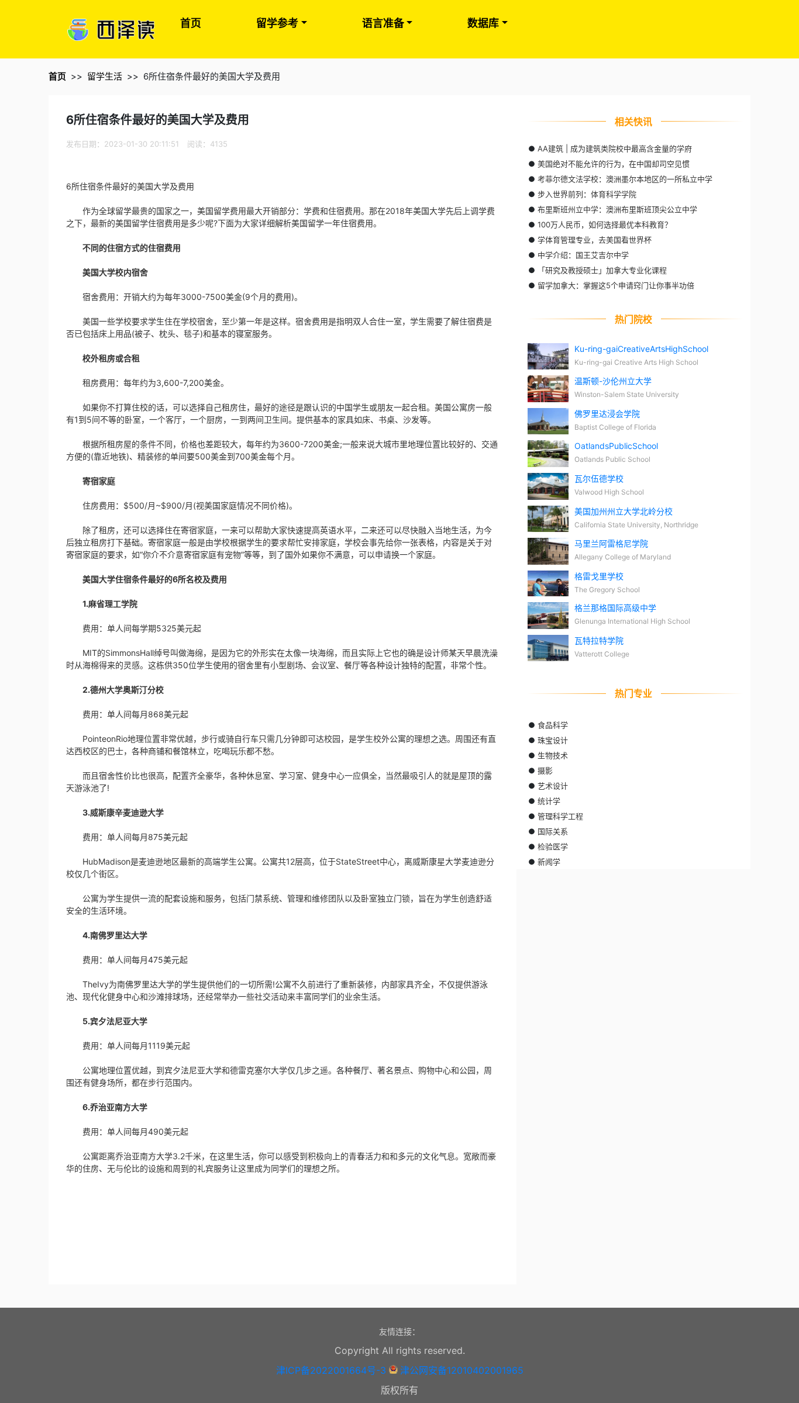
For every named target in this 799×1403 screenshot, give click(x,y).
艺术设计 (553, 785)
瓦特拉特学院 (599, 640)
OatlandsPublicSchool (616, 446)
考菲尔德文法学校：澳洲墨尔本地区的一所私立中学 (625, 179)
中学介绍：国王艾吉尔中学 (583, 255)
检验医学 (553, 846)
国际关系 (553, 831)
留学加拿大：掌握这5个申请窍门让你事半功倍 (616, 285)
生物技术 (553, 755)
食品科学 (553, 725)
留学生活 (104, 76)
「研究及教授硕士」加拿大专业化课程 (602, 270)
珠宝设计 (553, 740)
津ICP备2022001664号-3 (331, 1370)
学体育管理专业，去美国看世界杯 (595, 239)
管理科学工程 (560, 816)
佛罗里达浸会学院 (607, 414)
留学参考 (277, 23)
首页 (190, 23)
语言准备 (383, 23)
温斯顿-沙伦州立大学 (613, 381)
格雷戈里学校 (599, 576)
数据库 (483, 23)
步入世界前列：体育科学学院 (587, 194)
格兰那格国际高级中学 (615, 608)
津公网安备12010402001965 (462, 1370)
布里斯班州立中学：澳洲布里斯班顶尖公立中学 (617, 209)
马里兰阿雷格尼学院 (611, 543)
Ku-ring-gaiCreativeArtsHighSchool (641, 349)
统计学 (549, 801)
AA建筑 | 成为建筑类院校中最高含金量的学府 (615, 148)
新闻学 (549, 861)
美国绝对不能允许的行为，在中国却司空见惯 (614, 163)
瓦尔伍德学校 (599, 478)
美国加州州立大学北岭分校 (623, 511)
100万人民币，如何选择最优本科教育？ (605, 224)
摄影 (545, 770)
